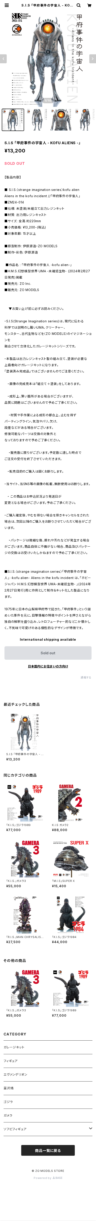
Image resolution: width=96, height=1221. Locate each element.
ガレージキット (14, 1047)
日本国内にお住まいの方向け (48, 666)
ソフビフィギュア (15, 1129)
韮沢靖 (8, 1088)
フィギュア (11, 1061)
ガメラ (8, 1115)
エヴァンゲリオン (15, 1074)
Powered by (43, 1178)
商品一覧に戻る (48, 1150)
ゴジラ (8, 1102)
